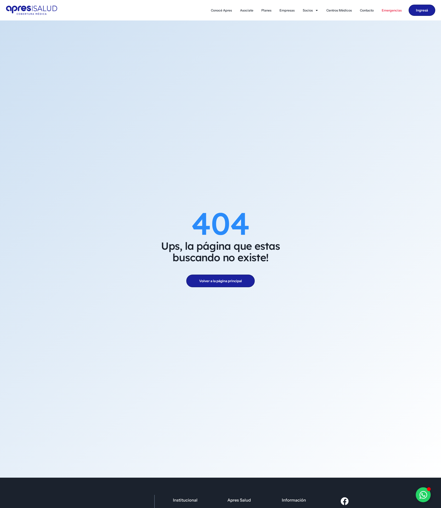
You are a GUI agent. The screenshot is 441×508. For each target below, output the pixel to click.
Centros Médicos (339, 10)
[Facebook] (345, 501)
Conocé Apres (221, 10)
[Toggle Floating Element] (423, 494)
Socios (308, 10)
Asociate (246, 10)
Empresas (287, 10)
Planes (266, 10)
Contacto (367, 10)
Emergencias (392, 10)
